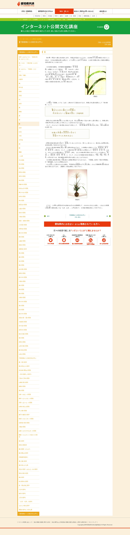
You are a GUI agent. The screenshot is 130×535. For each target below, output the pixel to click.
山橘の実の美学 (23, 382)
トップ (19, 19)
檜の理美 (21, 338)
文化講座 (35, 19)
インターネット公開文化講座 (47, 19)
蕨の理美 (21, 257)
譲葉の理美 (22, 386)
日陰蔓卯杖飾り (23, 457)
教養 (44, 16)
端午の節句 (22, 493)
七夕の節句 (22, 489)
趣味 (61, 16)
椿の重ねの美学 (23, 453)
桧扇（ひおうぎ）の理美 (26, 418)
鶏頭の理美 (22, 245)
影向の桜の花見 (23, 473)
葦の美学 (21, 441)
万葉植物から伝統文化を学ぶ (74, 19)
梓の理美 (21, 200)
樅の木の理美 (23, 313)
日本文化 (86, 16)
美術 (80, 16)
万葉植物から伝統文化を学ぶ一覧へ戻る (77, 216)
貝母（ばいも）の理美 (25, 402)
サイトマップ (92, 522)
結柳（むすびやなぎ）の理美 (27, 431)
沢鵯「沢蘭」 (23, 75)
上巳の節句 (22, 497)
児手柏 (21, 140)
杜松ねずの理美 (23, 188)
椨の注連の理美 (23, 334)
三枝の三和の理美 (24, 378)
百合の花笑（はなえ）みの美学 (28, 469)
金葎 (48, 216)
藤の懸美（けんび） (25, 449)
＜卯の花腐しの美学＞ (25, 374)
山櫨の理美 (22, 241)
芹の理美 (21, 160)
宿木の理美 (22, 212)
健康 (66, 16)
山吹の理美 (22, 354)
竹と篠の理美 (23, 410)
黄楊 (20, 111)
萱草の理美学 (23, 445)
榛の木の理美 (23, 233)
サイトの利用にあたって (25, 522)
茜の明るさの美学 (24, 366)
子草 (20, 136)
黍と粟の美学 (23, 461)
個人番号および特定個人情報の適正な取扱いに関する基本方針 (69, 522)
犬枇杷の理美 (23, 322)
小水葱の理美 (23, 225)
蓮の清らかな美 (23, 465)
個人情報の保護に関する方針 (42, 522)
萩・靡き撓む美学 (24, 485)
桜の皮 (21, 87)
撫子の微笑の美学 (24, 414)
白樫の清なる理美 (24, 406)
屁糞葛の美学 (23, 249)
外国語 (50, 16)
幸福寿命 (37, 16)
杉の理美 (21, 309)
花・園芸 (73, 16)
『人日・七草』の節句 (25, 501)
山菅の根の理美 (23, 346)
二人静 (21, 156)
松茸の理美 (22, 196)
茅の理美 (21, 253)
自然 (93, 16)
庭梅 (20, 91)
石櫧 (20, 95)
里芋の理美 (22, 176)
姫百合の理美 (23, 204)
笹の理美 (21, 261)
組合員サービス (27, 19)
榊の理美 (21, 237)
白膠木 (21, 79)
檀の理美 (21, 293)
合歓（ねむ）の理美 (25, 394)
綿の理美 (21, 289)
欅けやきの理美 (23, 192)
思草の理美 (22, 342)
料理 (56, 16)
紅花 (20, 132)
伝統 (64, 19)
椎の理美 (21, 265)
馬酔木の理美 (23, 184)
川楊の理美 (22, 427)
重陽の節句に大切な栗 (25, 509)
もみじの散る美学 (24, 505)
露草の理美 (22, 273)
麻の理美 (21, 285)
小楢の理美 (22, 216)
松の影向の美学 (23, 481)
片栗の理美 (22, 281)
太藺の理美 (22, 297)
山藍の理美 (22, 208)
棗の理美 (21, 390)
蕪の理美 (21, 168)
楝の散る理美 (23, 350)
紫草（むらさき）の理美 (26, 398)
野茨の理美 (22, 172)
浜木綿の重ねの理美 (25, 370)
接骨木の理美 (23, 330)
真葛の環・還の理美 (25, 317)
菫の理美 (21, 305)
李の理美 (21, 164)
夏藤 (20, 152)
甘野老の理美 (23, 229)
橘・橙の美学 (23, 362)
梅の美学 (21, 477)
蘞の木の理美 (23, 277)
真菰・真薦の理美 (24, 220)
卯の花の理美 (23, 326)
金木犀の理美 (23, 269)
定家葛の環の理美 (24, 423)
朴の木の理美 (23, 301)
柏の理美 (21, 180)
